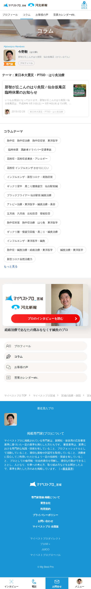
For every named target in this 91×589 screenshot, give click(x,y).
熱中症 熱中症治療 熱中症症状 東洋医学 (32, 140)
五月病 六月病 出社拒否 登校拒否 (28, 213)
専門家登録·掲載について (45, 497)
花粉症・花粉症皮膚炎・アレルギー (27, 158)
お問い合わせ (45, 521)
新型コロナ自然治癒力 (19, 259)
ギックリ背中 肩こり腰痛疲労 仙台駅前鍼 (32, 186)
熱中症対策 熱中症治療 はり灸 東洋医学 (32, 222)
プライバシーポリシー (45, 515)
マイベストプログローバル (45, 554)
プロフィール (26, 63)
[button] (34, 583)
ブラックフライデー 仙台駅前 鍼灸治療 (29, 195)
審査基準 (68, 468)
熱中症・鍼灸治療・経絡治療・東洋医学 (30, 249)
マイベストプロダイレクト (45, 538)
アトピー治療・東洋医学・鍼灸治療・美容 (31, 204)
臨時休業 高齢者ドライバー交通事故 (31, 149)
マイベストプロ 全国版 (46, 526)
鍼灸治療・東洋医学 (71, 249)
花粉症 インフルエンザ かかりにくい (28, 167)
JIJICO (45, 549)
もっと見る (11, 266)
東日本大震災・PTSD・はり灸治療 (46, 111)
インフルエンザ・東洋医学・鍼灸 (26, 240)
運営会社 (45, 503)
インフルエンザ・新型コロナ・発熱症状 (30, 176)
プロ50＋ (45, 543)
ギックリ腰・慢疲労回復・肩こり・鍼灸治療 (32, 231)
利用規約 (45, 509)
